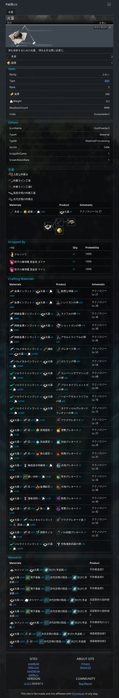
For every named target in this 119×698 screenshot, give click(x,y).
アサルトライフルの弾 (73, 337)
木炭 (13, 56)
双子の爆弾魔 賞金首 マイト (29, 269)
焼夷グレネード (69, 453)
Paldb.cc (12, 4)
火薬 (10, 18)
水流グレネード (69, 465)
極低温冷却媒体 (36, 465)
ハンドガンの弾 (69, 302)
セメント (19, 569)
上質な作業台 (20, 174)
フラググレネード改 (72, 519)
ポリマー (34, 600)
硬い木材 (33, 476)
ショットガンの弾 (71, 325)
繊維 (50, 348)
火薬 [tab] (10, 12)
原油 (19, 524)
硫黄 (13, 62)
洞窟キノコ (46, 532)
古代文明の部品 (58, 577)
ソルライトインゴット (26, 373)
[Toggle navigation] (109, 4)
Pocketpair (78, 693)
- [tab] (18, 12)
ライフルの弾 (68, 313)
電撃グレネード (69, 430)
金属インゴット (23, 291)
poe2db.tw (33, 671)
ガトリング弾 (68, 361)
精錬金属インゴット (25, 313)
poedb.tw (33, 663)
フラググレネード (71, 420)
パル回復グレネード (72, 532)
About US (85, 667)
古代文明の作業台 (23, 199)
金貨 (16, 94)
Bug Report (85, 683)
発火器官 (45, 453)
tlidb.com (33, 667)
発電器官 (45, 430)
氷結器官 (45, 441)
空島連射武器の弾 (71, 544)
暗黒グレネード (69, 498)
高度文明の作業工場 (24, 193)
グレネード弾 (68, 348)
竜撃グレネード (69, 508)
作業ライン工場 (22, 180)
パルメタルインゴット (26, 348)
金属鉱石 (45, 486)
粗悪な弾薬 (67, 291)
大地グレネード (69, 486)
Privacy (85, 663)
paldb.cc (33, 675)
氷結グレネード (69, 441)
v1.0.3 (27, 683)
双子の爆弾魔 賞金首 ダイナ (29, 261)
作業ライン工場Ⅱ (22, 186)
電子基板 (35, 577)
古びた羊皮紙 (56, 569)
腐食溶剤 (33, 498)
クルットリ (20, 254)
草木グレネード (69, 476)
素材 (107, 81)
